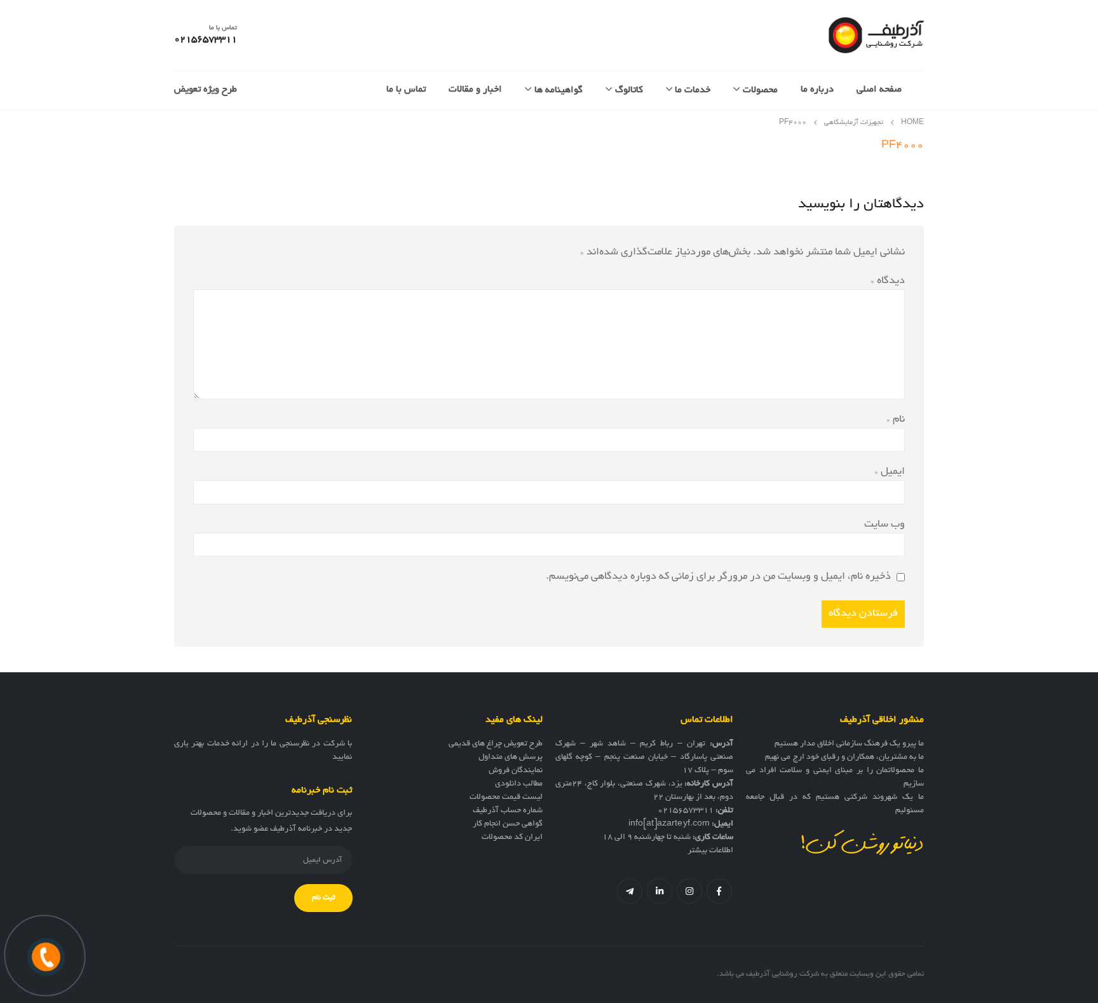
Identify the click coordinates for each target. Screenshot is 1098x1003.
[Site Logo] (876, 35)
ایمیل (889, 472)
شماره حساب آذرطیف (508, 810)
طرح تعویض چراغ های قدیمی (496, 744)
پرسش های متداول (510, 757)
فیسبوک (719, 891)
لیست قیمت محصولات (506, 797)
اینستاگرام (689, 891)
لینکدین (659, 891)
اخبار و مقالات (475, 90)
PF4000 (902, 145)
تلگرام (629, 891)
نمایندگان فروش (516, 770)
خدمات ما (692, 90)
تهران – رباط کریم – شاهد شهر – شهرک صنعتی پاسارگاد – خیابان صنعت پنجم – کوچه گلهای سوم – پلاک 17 (644, 757)
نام (895, 419)
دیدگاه (888, 281)
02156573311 (686, 810)
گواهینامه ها (558, 90)
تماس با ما (406, 90)
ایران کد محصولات (512, 837)
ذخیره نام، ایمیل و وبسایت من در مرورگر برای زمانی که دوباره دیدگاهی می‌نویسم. (718, 577)
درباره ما (817, 90)
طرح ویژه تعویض (205, 90)
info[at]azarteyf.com (669, 824)
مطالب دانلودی (519, 784)
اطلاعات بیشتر (710, 851)
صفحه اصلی (879, 90)
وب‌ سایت (884, 524)
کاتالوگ (629, 90)
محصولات (760, 90)
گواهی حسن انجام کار (508, 824)
